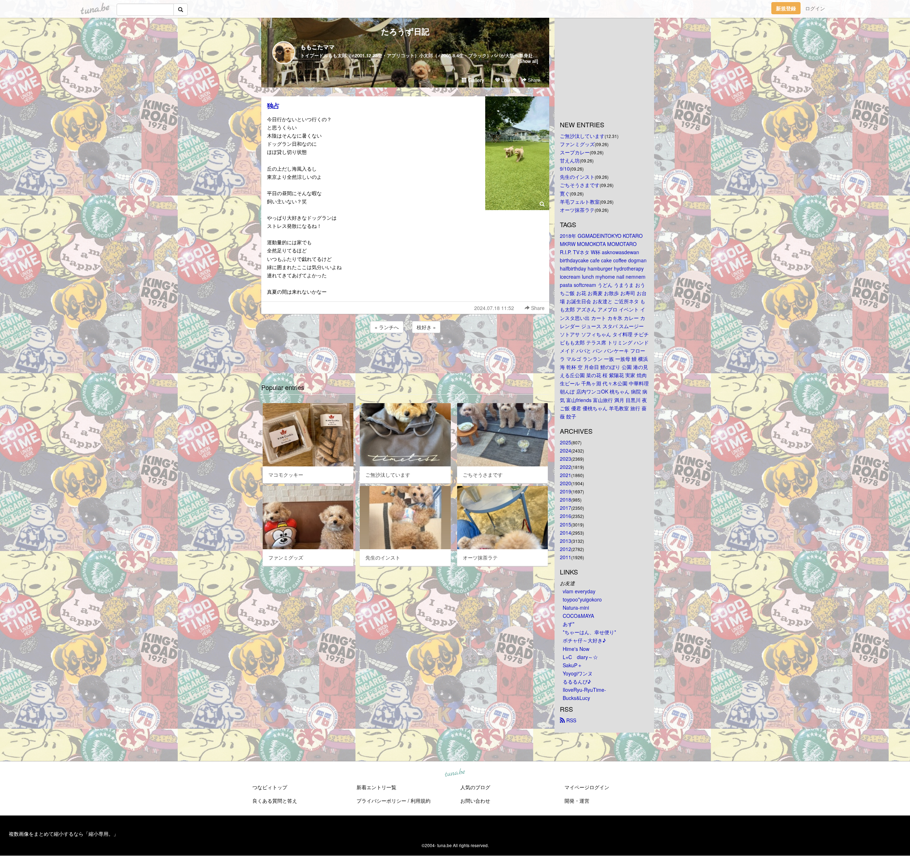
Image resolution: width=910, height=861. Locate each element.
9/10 (565, 168)
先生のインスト (577, 176)
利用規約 (420, 800)
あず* (568, 623)
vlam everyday (579, 591)
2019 (565, 491)
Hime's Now (576, 648)
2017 (565, 507)
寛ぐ (565, 193)
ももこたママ (317, 47)
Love (506, 80)
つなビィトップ (269, 787)
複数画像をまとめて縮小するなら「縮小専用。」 (63, 833)
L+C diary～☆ (580, 657)
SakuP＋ (572, 665)
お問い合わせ (475, 800)
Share (533, 79)
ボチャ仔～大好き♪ (584, 640)
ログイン (815, 8)
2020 (565, 483)
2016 (565, 515)
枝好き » (426, 327)
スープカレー (575, 152)
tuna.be (455, 773)
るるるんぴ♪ (577, 681)
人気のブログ (475, 787)
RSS (570, 720)
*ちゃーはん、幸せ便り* (589, 632)
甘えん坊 (570, 160)
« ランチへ (387, 327)
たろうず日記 (405, 31)
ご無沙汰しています (582, 135)
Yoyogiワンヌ (578, 673)
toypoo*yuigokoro (582, 599)
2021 (565, 474)
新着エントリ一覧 (376, 787)
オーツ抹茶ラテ (577, 209)
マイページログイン (586, 787)
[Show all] (528, 61)
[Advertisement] (405, 354)
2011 (565, 557)
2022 (565, 466)
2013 (565, 540)
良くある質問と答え (274, 800)
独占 (273, 105)
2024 (565, 450)
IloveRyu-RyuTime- (584, 689)
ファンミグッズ (577, 144)
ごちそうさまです (580, 184)
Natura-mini (576, 607)
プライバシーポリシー (381, 800)
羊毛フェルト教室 (580, 201)
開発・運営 (576, 800)
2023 (565, 458)
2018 (565, 499)
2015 (565, 524)
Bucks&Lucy (576, 697)
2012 (565, 548)
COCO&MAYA (578, 615)
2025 (565, 442)
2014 (565, 532)
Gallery (475, 80)
